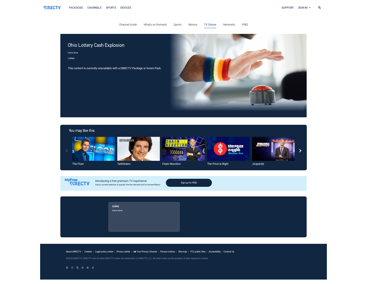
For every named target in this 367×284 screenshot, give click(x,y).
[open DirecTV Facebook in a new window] (72, 267)
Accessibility (214, 251)
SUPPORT (288, 7)
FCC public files (197, 251)
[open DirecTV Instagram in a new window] (82, 267)
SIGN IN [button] (303, 7)
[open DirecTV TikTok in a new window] (93, 267)
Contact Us (228, 251)
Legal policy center (104, 251)
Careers (88, 251)
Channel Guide (128, 24)
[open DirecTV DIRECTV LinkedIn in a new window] (67, 267)
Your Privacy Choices (147, 251)
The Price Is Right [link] (218, 164)
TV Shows (210, 24)
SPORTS (111, 7)
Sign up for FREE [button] (189, 182)
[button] (319, 7)
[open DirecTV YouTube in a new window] (88, 267)
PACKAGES (76, 7)
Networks (229, 24)
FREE (245, 24)
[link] (93, 149)
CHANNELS (94, 7)
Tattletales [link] (123, 164)
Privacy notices (167, 251)
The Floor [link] (78, 164)
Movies (192, 24)
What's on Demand (155, 24)
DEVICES (125, 7)
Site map (182, 251)
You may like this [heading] (81, 131)
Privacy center (123, 251)
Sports (177, 24)
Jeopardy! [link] (258, 164)
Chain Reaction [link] (171, 164)
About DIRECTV (73, 251)
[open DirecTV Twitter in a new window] (77, 267)
